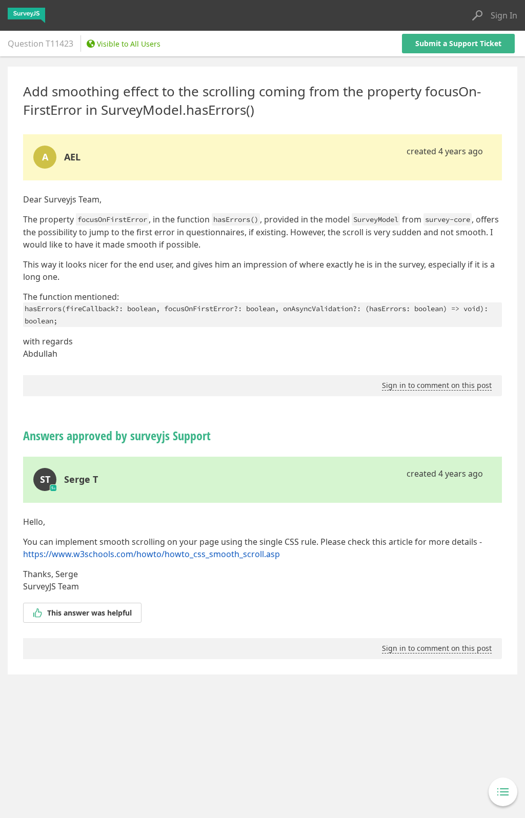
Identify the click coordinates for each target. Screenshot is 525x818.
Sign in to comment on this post (437, 385)
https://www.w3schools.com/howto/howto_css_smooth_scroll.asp (151, 554)
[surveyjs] (26, 15)
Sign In (504, 15)
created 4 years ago (445, 151)
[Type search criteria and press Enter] (477, 15)
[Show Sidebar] (503, 792)
